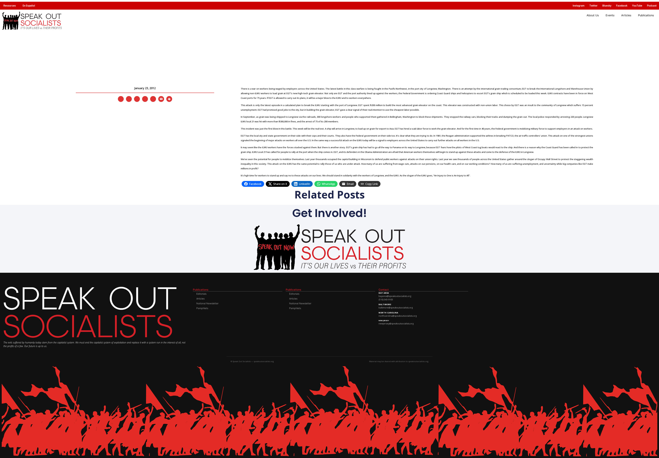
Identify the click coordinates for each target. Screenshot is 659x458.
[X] (121, 99)
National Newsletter (207, 303)
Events (610, 15)
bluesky (606, 5)
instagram (579, 5)
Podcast (652, 5)
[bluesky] (145, 99)
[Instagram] (137, 99)
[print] (169, 99)
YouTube (637, 5)
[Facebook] (129, 99)
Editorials (201, 293)
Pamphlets (202, 308)
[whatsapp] (153, 99)
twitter (593, 5)
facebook (621, 5)
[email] (161, 99)
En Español (29, 5)
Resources (9, 5)
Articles (626, 15)
